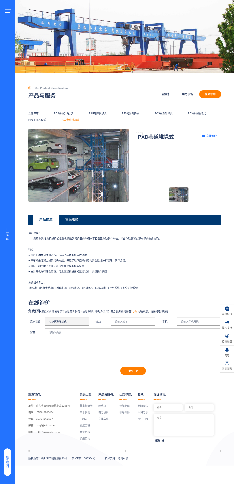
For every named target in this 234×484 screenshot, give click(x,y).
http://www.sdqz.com (49, 432)
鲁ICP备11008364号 (83, 458)
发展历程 (85, 425)
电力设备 (187, 94)
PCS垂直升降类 (164, 113)
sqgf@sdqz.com (46, 425)
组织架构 (85, 438)
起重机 (166, 94)
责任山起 (143, 418)
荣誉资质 (85, 432)
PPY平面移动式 (37, 119)
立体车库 (210, 94)
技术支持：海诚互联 (116, 458)
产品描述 (45, 219)
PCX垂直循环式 (197, 113)
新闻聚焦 (143, 405)
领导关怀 (124, 412)
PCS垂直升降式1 (63, 113)
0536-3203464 (45, 412)
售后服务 (71, 219)
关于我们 (85, 412)
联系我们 (7, 462)
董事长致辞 (86, 405)
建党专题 (124, 405)
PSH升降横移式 (98, 113)
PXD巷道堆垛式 (70, 119)
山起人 (83, 418)
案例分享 (143, 412)
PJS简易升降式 (130, 113)
